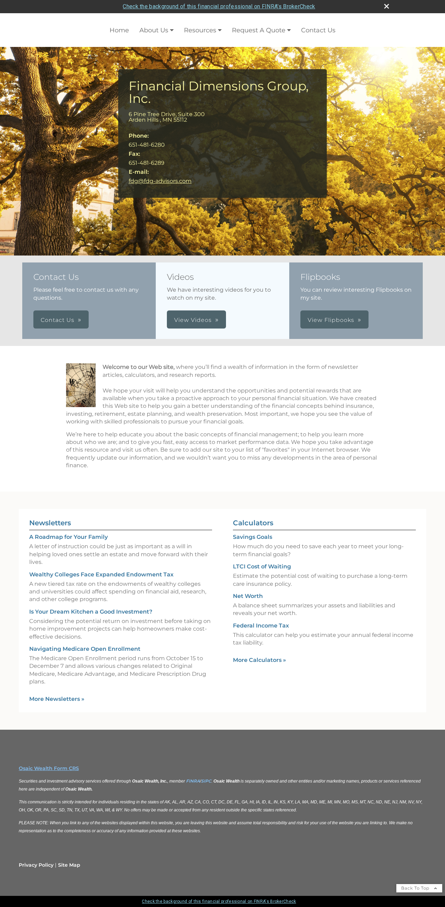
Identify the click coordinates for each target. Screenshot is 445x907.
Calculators (253, 523)
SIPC (206, 781)
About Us (153, 30)
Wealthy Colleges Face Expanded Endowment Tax (101, 574)
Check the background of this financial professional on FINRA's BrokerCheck (219, 6)
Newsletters (50, 523)
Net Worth (248, 596)
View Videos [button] (193, 320)
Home (119, 30)
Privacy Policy (36, 865)
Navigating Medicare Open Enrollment (84, 649)
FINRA (193, 781)
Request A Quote (258, 30)
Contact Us (318, 30)
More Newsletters (56, 699)
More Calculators (259, 660)
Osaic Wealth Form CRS (49, 768)
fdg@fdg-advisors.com (160, 181)
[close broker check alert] (386, 6)
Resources (200, 30)
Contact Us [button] (57, 320)
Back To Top (416, 888)
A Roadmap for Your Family (68, 537)
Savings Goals (252, 537)
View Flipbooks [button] (331, 320)
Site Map (69, 865)
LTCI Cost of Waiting (262, 566)
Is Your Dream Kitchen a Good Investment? (90, 611)
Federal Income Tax (261, 625)
